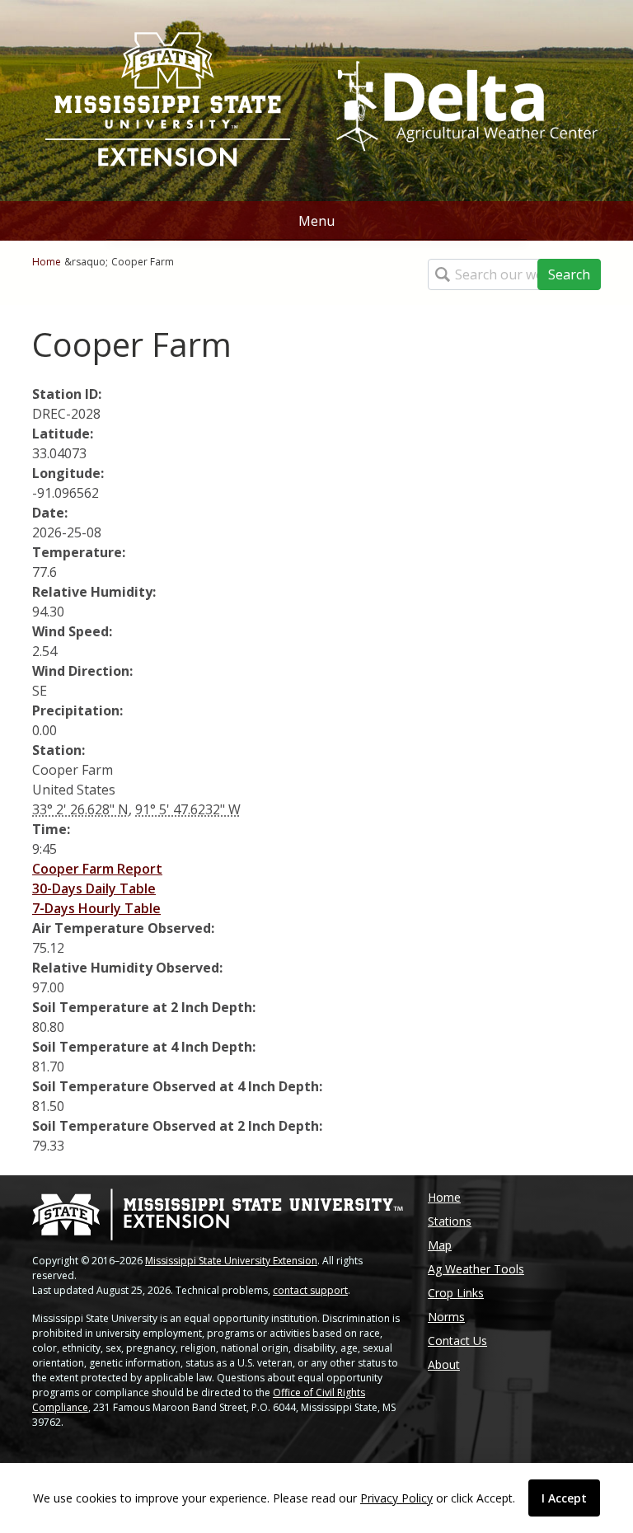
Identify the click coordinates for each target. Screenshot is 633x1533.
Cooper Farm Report (97, 869)
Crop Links (456, 1293)
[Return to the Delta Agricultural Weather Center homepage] (465, 99)
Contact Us (457, 1340)
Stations (449, 1221)
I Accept (564, 1498)
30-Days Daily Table (94, 888)
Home (46, 262)
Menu (316, 221)
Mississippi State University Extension (231, 1261)
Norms (446, 1316)
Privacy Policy (396, 1498)
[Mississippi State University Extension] (168, 100)
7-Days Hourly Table (96, 908)
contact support (310, 1290)
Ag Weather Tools (476, 1269)
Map (440, 1245)
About (444, 1364)
